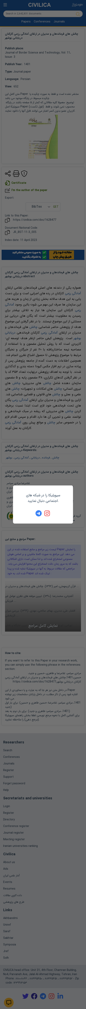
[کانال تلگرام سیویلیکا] (38, 513)
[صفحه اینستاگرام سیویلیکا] (47, 513)
